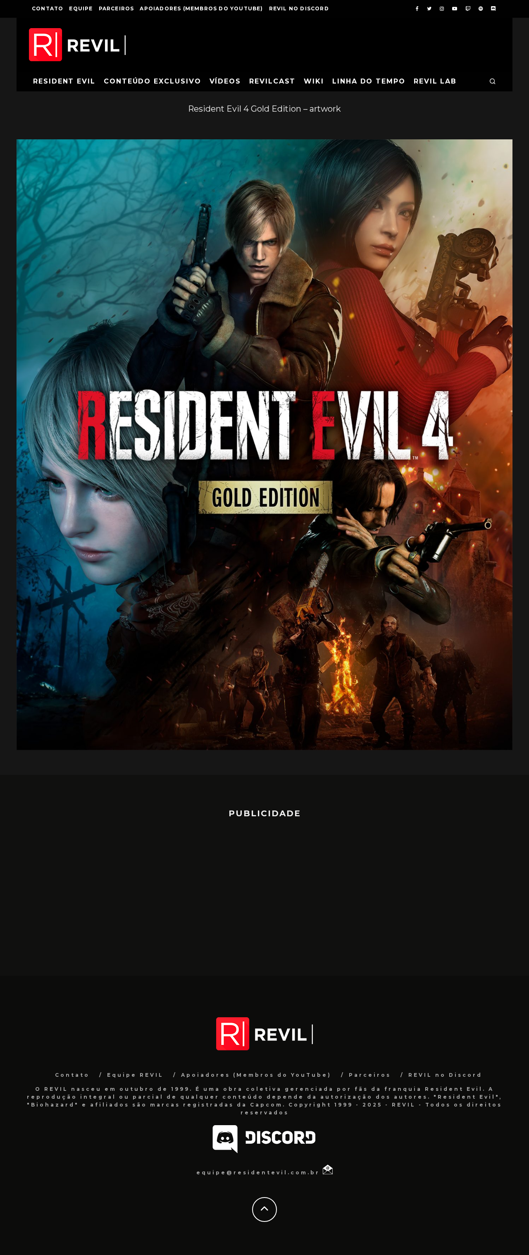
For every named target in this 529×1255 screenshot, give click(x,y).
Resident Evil (64, 81)
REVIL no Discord (299, 8)
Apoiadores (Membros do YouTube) (201, 8)
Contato (47, 8)
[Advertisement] (264, 893)
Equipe (81, 8)
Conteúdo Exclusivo (152, 81)
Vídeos (225, 81)
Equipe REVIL (135, 1075)
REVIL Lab (435, 81)
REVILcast (272, 81)
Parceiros (116, 8)
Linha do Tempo (368, 81)
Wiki (314, 81)
